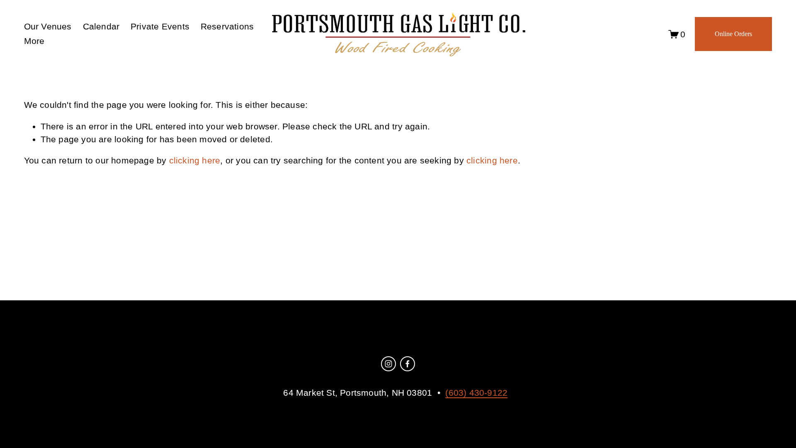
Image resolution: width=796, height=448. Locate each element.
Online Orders (733, 33)
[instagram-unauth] (388, 363)
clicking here (195, 160)
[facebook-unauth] (407, 363)
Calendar (101, 26)
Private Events (160, 26)
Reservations (227, 26)
